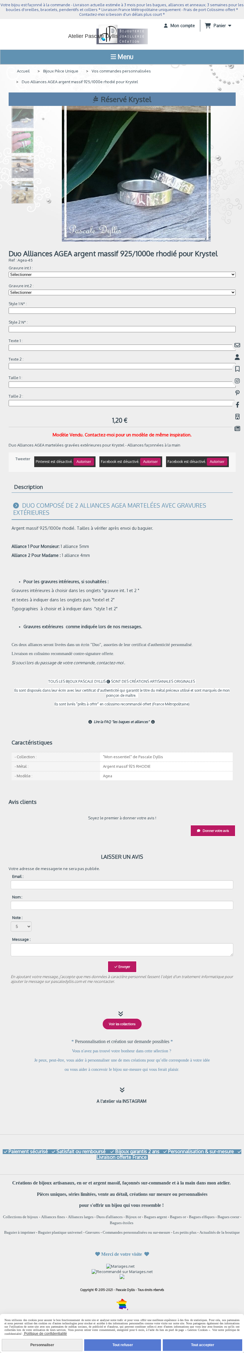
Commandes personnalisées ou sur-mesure (136, 1232)
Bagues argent (155, 1217)
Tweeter (22, 458)
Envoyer (124, 967)
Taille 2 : (16, 396)
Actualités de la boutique (219, 1232)
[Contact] (237, 345)
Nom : (17, 897)
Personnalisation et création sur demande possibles (123, 1041)
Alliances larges (80, 1217)
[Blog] (237, 428)
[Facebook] (237, 404)
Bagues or (178, 1217)
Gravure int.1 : (21, 267)
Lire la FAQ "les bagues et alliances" (119, 721)
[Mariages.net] (122, 1266)
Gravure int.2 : (21, 285)
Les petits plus (184, 1232)
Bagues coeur (228, 1217)
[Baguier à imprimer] (237, 416)
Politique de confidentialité (45, 1334)
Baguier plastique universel (60, 1232)
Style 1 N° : (18, 303)
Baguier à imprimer (19, 1232)
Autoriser (83, 462)
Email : (18, 876)
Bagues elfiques (202, 1217)
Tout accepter (202, 1345)
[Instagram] (237, 381)
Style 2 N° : (18, 322)
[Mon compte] (237, 357)
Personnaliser (42, 1345)
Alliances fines (53, 1217)
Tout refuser (122, 1345)
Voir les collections (122, 1024)
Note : (17, 917)
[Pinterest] (237, 392)
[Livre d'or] (237, 369)
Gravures (92, 1232)
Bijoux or (133, 1217)
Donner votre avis (215, 831)
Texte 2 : (16, 359)
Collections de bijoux (20, 1217)
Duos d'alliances (109, 1217)
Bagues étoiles (121, 1223)
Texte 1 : (16, 340)
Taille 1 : (15, 377)
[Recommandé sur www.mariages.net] (122, 1271)
